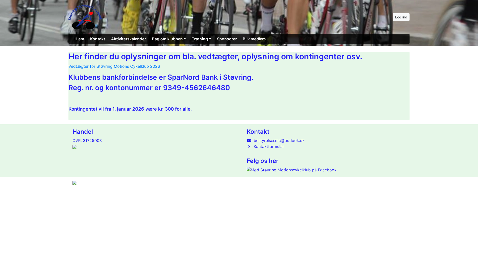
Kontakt (97, 38)
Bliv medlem (254, 38)
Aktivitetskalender (128, 38)
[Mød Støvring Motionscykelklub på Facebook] (292, 170)
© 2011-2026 (82, 196)
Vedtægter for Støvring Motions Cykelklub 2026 (114, 66)
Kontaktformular (269, 146)
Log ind (401, 17)
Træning (200, 38)
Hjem (79, 38)
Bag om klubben (167, 38)
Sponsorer (227, 38)
